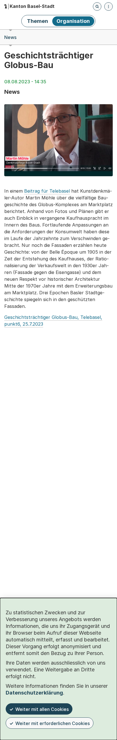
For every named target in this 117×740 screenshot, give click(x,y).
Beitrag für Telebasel (47, 191)
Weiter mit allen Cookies (42, 709)
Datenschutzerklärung (34, 693)
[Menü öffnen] (108, 6)
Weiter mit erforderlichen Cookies (52, 723)
